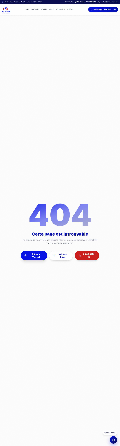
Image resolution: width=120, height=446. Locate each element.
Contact (70, 9)
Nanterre (59, 9)
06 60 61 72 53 (89, 255)
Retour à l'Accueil (36, 255)
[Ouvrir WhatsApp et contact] (113, 440)
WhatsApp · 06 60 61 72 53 (86, 2)
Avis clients (69, 2)
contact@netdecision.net (109, 2)
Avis (27, 9)
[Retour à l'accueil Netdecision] (6, 9)
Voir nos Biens (63, 255)
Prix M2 (44, 9)
